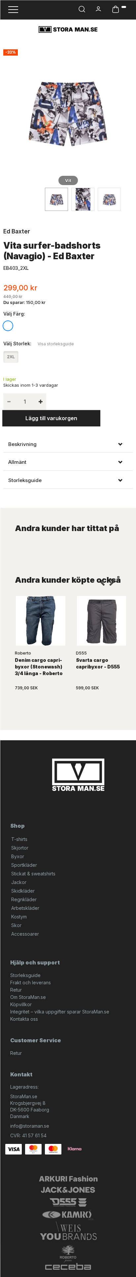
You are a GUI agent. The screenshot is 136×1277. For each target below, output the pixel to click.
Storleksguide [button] (25, 480)
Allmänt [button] (17, 462)
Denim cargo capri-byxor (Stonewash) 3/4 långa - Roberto (39, 666)
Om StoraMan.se (28, 997)
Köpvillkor (21, 1004)
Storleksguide (25, 975)
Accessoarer (25, 934)
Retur (16, 990)
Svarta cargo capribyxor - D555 (98, 663)
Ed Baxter (16, 231)
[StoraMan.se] (68, 29)
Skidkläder (23, 891)
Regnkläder (24, 899)
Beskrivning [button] (22, 444)
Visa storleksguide (56, 343)
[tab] (68, 444)
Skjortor (19, 848)
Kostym (19, 916)
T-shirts (19, 839)
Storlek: (38, 343)
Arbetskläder (25, 908)
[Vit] (68, 111)
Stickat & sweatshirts (33, 873)
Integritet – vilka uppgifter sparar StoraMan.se (59, 1011)
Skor (16, 925)
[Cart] (119, 9)
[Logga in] (99, 9)
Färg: (14, 314)
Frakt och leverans (30, 982)
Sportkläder (24, 865)
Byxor (17, 856)
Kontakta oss (24, 1019)
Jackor (18, 882)
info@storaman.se (29, 1126)
